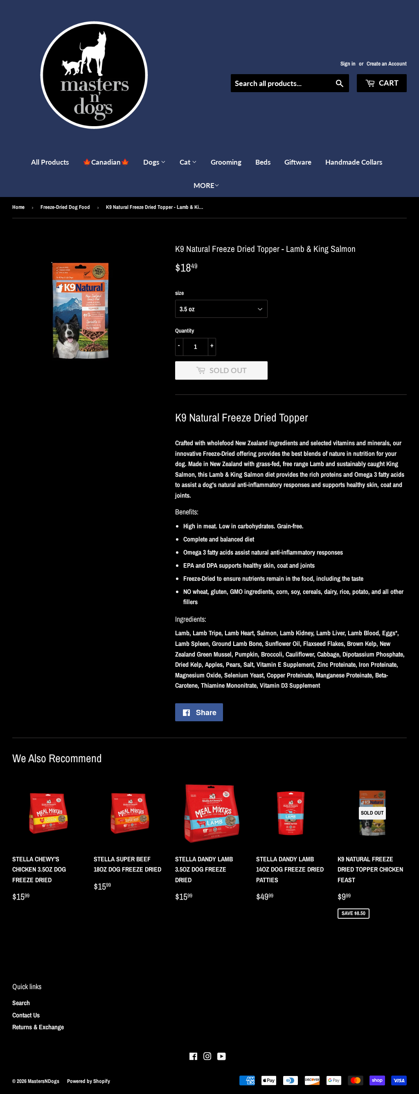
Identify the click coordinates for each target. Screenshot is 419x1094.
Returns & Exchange (38, 1026)
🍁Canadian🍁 (106, 162)
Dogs (152, 162)
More (204, 185)
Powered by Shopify (88, 1081)
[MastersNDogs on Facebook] (193, 1057)
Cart (388, 82)
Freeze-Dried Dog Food (65, 207)
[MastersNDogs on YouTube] (221, 1057)
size (179, 293)
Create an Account (387, 63)
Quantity (184, 330)
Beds (262, 162)
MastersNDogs (43, 1081)
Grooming (226, 162)
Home (18, 207)
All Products (50, 162)
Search (21, 1002)
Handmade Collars (353, 162)
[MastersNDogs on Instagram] (207, 1057)
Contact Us (26, 1014)
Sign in (348, 63)
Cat (186, 162)
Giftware (297, 162)
